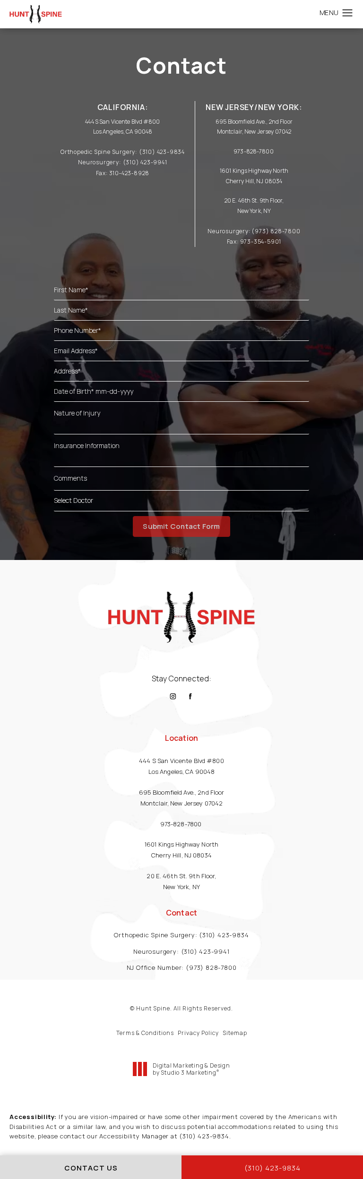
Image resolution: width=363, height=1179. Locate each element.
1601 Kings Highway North (254, 171)
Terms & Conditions (145, 1033)
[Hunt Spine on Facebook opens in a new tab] (191, 696)
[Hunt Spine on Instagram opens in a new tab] (173, 696)
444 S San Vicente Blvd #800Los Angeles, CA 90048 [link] (181, 766)
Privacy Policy (198, 1033)
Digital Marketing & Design (191, 1069)
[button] (348, 13)
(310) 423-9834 (204, 1136)
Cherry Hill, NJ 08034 (254, 181)
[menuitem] (173, 696)
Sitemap (235, 1033)
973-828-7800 (254, 151)
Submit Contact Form (181, 526)
